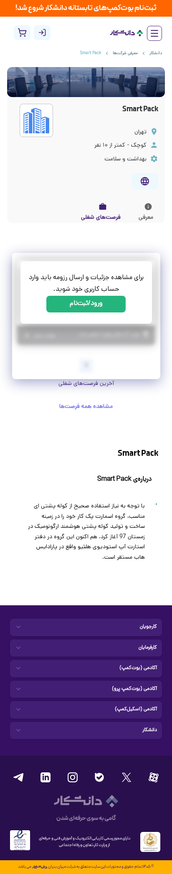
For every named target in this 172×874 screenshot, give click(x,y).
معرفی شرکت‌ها (125, 53)
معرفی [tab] (146, 217)
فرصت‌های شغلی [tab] (101, 217)
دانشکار (155, 53)
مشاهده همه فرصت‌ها (86, 406)
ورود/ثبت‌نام (86, 304)
